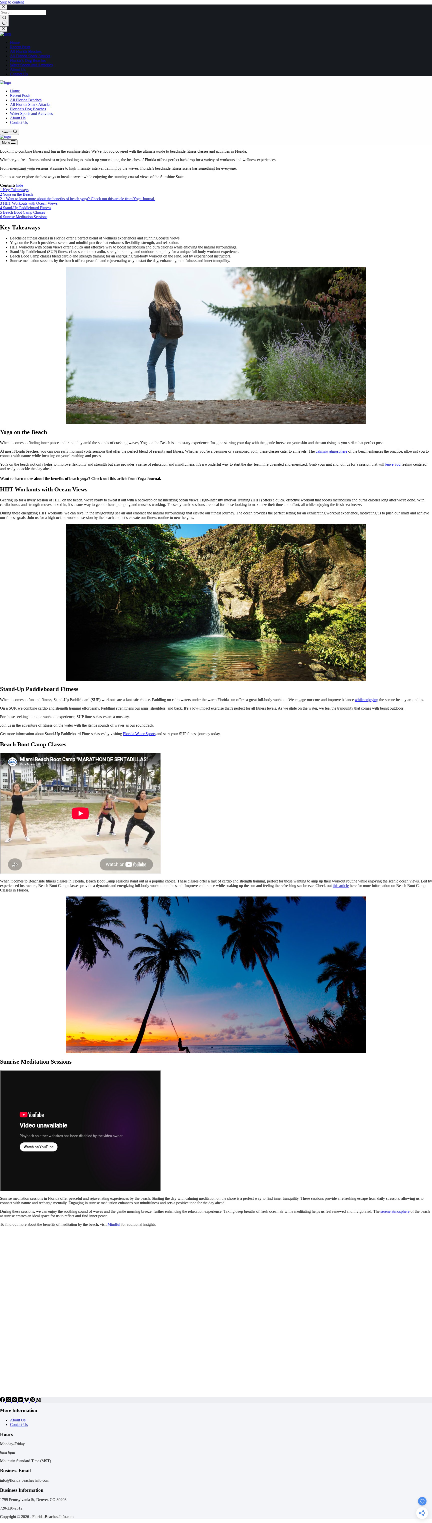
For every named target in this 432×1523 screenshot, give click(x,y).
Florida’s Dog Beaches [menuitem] (28, 60)
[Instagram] (15, 1401)
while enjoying (366, 700)
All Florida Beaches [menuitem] (26, 51)
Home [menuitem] (15, 42)
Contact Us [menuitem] (19, 74)
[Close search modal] (3, 7)
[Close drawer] (3, 29)
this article (341, 885)
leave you (392, 464)
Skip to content (12, 2)
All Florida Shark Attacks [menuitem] (30, 56)
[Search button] (4, 21)
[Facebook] (3, 1401)
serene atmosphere (395, 1211)
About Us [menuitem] (18, 69)
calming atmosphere (331, 451)
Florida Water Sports (139, 734)
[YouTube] (21, 1401)
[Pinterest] (33, 1401)
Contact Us (19, 1424)
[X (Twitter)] (9, 1401)
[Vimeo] (27, 1401)
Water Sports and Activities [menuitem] (31, 65)
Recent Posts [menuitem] (20, 47)
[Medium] (38, 1401)
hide (19, 185)
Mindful (114, 1224)
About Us (18, 1420)
